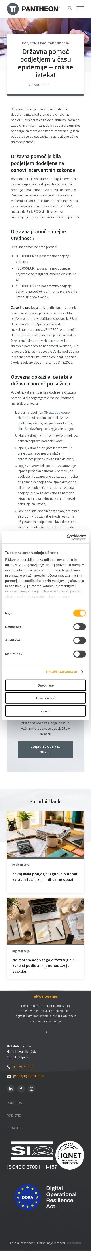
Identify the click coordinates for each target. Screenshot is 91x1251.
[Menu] (78, 9)
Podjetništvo (34, 43)
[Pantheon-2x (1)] (35, 9)
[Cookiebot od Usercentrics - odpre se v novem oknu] (66, 537)
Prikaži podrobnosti (61, 672)
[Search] (67, 9)
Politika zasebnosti (22, 1242)
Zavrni (45, 711)
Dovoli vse (46, 685)
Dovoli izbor (45, 698)
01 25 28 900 (24, 1066)
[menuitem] (67, 9)
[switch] (79, 626)
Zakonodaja (58, 43)
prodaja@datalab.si (28, 1075)
